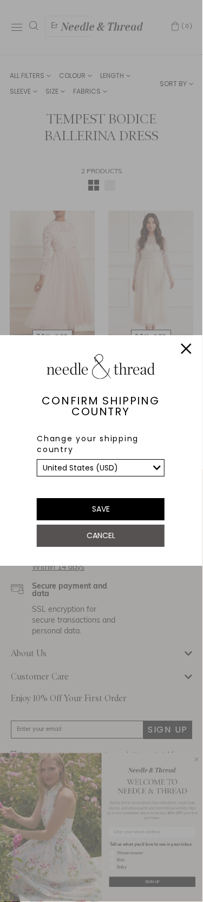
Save (101, 509)
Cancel (101, 535)
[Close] (186, 350)
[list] (101, 467)
